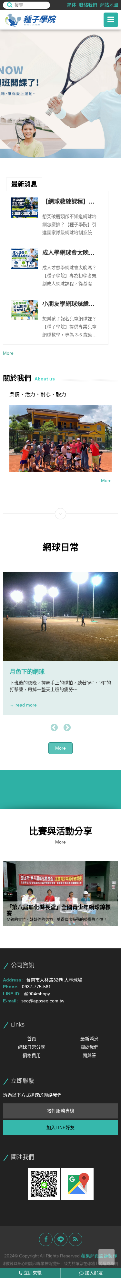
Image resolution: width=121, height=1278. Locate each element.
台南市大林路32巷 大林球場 (54, 979)
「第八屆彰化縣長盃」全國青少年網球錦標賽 (58, 911)
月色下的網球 (27, 672)
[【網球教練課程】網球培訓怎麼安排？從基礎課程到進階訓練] (24, 207)
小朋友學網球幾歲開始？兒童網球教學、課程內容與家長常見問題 (68, 304)
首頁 (31, 1038)
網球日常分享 (31, 1047)
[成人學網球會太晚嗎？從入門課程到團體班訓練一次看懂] (24, 259)
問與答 (89, 1055)
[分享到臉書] (46, 1239)
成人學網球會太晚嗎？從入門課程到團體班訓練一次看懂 (68, 253)
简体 (71, 4)
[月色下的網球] (60, 616)
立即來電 (32, 1272)
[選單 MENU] (111, 20)
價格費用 (32, 1055)
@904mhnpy (37, 993)
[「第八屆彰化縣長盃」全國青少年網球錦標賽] (60, 893)
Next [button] (67, 727)
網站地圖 (109, 4)
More (8, 353)
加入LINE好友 (60, 1127)
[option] (60, 94)
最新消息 (89, 1038)
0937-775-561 (36, 986)
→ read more (23, 704)
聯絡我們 (88, 4)
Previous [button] (54, 727)
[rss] (75, 1239)
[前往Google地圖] (77, 1183)
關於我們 (89, 1047)
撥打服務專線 (60, 1110)
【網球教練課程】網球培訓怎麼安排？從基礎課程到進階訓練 (68, 202)
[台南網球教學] (38, 20)
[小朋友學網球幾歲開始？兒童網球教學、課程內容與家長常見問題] (24, 310)
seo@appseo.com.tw (42, 1000)
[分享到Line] (60, 1239)
